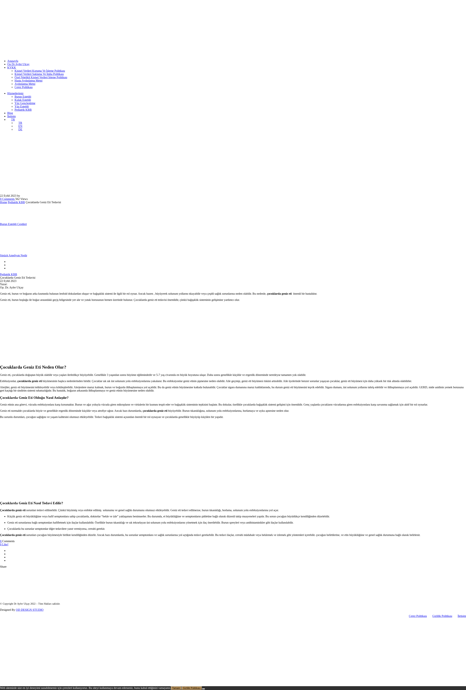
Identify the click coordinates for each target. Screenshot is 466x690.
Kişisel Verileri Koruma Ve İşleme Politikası (40, 70)
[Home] (28, 54)
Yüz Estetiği (22, 106)
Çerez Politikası (24, 87)
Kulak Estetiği (23, 99)
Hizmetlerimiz (15, 93)
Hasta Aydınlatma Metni (28, 80)
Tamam (176, 688)
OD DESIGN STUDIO (30, 609)
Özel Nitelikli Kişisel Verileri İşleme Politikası (41, 77)
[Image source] (27, 589)
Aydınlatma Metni (25, 83)
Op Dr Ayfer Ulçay (18, 64)
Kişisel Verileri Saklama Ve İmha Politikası (39, 74)
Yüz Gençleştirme (25, 103)
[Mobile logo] (28, 684)
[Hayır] (203, 688)
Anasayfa (12, 60)
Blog (10, 113)
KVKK (11, 67)
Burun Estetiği (23, 96)
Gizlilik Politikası (442, 616)
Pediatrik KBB (23, 109)
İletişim (11, 116)
